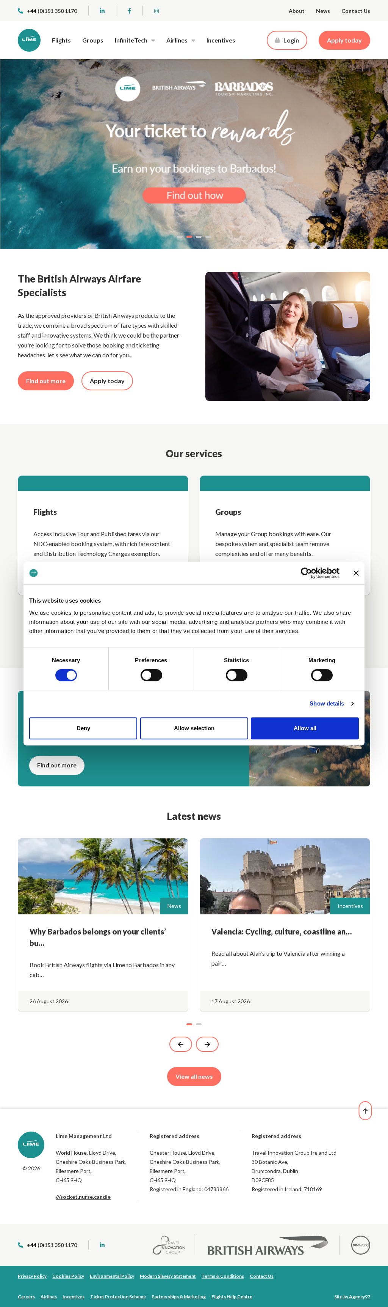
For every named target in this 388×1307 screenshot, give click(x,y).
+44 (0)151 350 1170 (52, 11)
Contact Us (355, 11)
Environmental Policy (112, 1276)
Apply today (344, 40)
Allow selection (194, 728)
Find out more (46, 380)
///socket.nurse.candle (83, 1196)
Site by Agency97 (352, 1296)
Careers (26, 1296)
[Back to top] (365, 1110)
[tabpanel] (194, 154)
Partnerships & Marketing (179, 1296)
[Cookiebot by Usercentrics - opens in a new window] (306, 573)
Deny (83, 728)
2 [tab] (189, 237)
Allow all (305, 728)
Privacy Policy (32, 1276)
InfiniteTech (131, 40)
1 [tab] (180, 237)
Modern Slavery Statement (168, 1276)
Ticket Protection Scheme (118, 1296)
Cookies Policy (68, 1276)
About (297, 11)
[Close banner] (356, 573)
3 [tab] (199, 237)
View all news (194, 1076)
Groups (92, 40)
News (323, 11)
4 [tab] (208, 237)
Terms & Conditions (223, 1276)
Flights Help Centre (231, 1296)
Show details (327, 703)
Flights (61, 40)
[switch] (151, 675)
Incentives (221, 40)
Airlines (177, 40)
